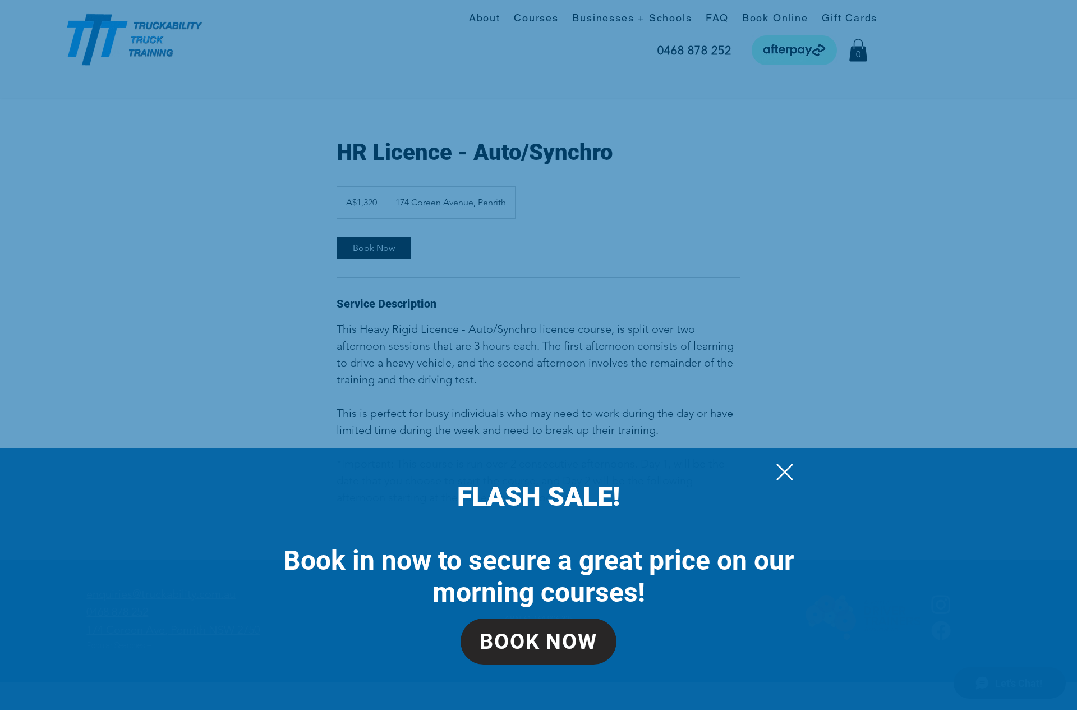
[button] (784, 472)
